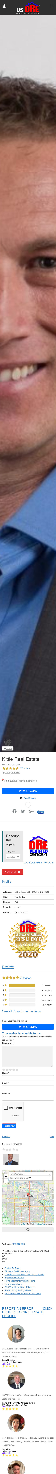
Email (5, 1083)
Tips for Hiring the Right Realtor (19, 1290)
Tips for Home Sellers (14, 1277)
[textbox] (13, 857)
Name (5, 1073)
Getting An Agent (12, 1268)
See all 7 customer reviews (21, 1011)
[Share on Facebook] (14, 811)
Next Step (11, 871)
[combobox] (13, 857)
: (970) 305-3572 (12, 772)
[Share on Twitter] (23, 811)
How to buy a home (13, 1283)
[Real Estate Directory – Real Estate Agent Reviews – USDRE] (28, 7)
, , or (39, 862)
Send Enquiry (30, 798)
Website (6, 1093)
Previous (6, 1136)
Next (52, 1136)
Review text (8, 1043)
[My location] (28, 1229)
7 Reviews (25, 767)
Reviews (8, 966)
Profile (6, 881)
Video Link (6, 1364)
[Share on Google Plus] (31, 811)
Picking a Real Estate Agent (17, 1271)
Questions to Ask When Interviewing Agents (24, 1274)
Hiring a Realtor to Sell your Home (20, 1280)
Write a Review (28, 791)
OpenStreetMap (40, 1224)
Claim (9, 748)
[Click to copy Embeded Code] (40, 811)
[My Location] (30, 1178)
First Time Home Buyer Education (20, 1287)
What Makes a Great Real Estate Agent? (23, 1293)
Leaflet (23, 1224)
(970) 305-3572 (18, 1243)
